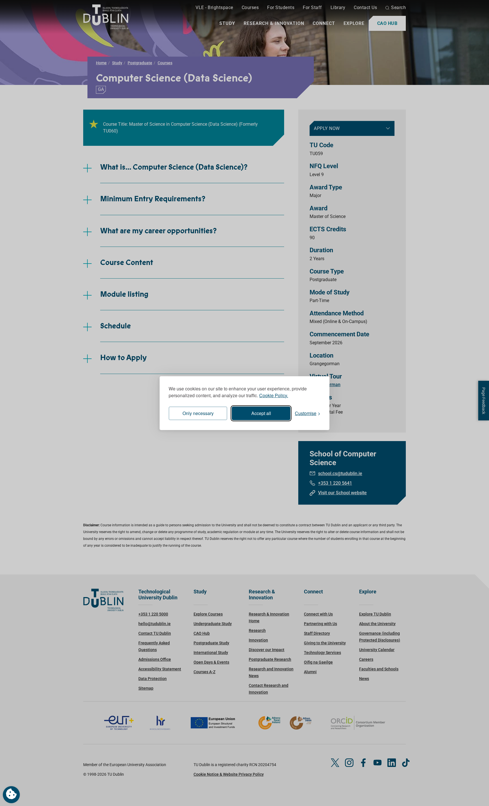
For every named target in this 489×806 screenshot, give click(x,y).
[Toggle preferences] (11, 794)
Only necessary (198, 413)
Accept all (261, 413)
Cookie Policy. (273, 395)
